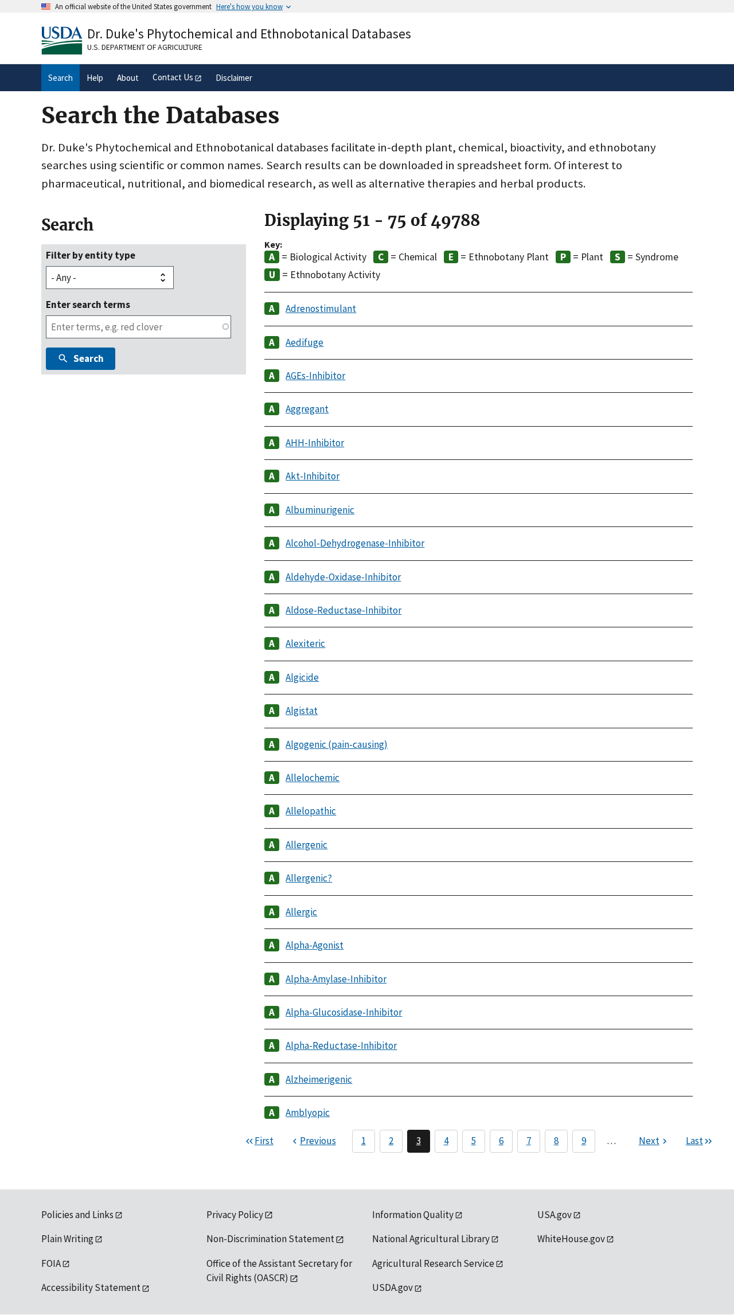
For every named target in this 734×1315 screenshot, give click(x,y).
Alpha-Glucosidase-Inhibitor (344, 1012)
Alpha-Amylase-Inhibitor (336, 979)
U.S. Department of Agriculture (144, 47)
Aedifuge (304, 342)
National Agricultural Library (431, 1238)
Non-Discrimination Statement (270, 1238)
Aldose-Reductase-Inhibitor (343, 610)
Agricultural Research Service (433, 1263)
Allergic (301, 912)
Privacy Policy (234, 1214)
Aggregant (307, 409)
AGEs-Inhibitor (315, 375)
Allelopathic (311, 811)
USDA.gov (392, 1287)
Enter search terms (88, 304)
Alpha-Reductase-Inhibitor (341, 1045)
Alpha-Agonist (314, 945)
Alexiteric (305, 643)
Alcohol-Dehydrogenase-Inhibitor (355, 543)
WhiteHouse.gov (571, 1238)
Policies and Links (77, 1214)
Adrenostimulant (321, 308)
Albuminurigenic (320, 510)
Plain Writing (67, 1238)
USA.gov (554, 1214)
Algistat (302, 710)
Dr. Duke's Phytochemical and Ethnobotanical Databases (249, 33)
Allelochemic (312, 777)
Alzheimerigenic (319, 1079)
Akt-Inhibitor (312, 476)
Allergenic (306, 844)
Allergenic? (309, 878)
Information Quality (413, 1214)
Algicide (302, 677)
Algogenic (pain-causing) (337, 744)
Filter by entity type (90, 255)
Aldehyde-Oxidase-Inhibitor (343, 577)
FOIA (51, 1263)
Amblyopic (308, 1112)
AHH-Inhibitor (315, 442)
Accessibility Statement (90, 1287)
